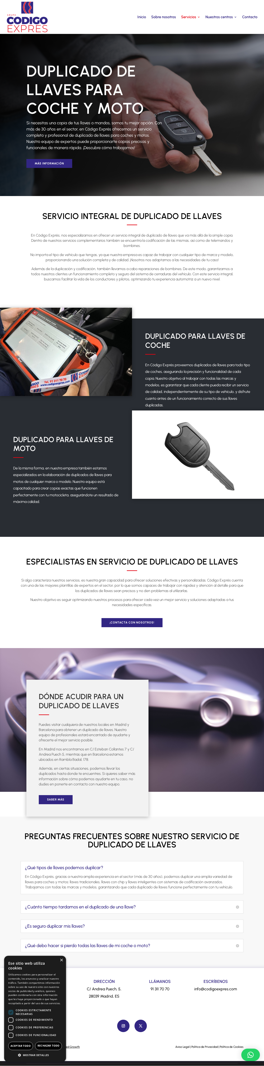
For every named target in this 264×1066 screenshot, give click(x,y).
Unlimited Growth (68, 1047)
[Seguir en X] (140, 1026)
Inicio (141, 17)
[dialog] (35, 1009)
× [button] (61, 960)
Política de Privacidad (204, 1047)
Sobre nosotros (163, 17)
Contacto (249, 17)
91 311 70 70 (160, 989)
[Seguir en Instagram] (123, 1026)
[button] (250, 1055)
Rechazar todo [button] (49, 1045)
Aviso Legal (182, 1047)
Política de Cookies (231, 1047)
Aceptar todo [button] (21, 1046)
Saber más (55, 799)
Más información (49, 163)
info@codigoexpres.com (215, 989)
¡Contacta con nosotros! (132, 622)
